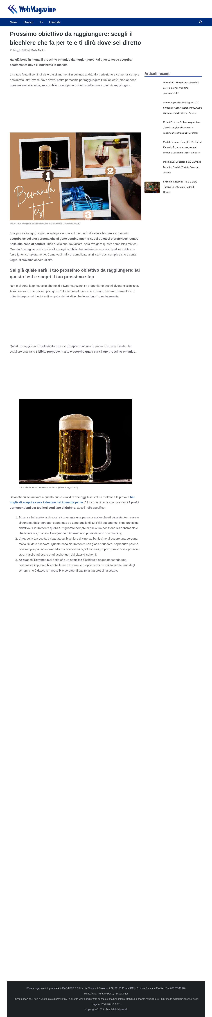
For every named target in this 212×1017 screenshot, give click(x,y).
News (13, 22)
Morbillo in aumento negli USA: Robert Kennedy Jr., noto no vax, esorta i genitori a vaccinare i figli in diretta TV (182, 147)
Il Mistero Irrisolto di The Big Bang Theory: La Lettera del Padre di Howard (180, 187)
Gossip (28, 22)
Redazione (90, 993)
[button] (200, 22)
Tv (41, 22)
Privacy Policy (106, 993)
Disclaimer (122, 993)
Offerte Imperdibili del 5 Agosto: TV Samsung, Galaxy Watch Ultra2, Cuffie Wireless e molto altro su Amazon (182, 107)
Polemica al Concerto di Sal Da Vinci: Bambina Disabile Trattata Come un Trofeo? (182, 167)
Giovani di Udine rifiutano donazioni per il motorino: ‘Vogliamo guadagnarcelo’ (180, 87)
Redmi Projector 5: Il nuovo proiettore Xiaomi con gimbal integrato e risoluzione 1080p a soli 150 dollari (182, 127)
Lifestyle (54, 22)
